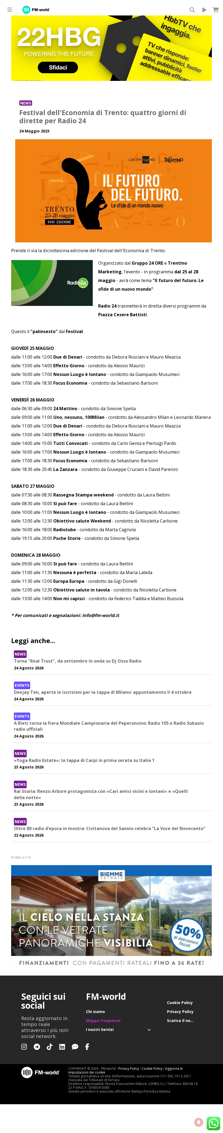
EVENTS (22, 685)
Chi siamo (95, 1011)
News (25, 103)
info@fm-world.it (100, 615)
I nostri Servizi (100, 1029)
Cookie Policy (180, 1002)
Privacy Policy (180, 1011)
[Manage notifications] (198, 1122)
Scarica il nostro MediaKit (184, 1020)
